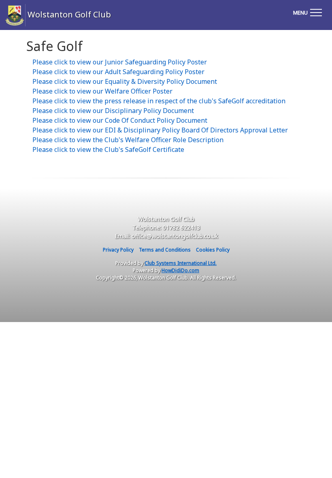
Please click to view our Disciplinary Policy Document (113, 110)
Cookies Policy (213, 249)
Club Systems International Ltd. (181, 263)
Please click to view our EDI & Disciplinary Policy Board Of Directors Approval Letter (160, 130)
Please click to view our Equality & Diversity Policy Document (124, 81)
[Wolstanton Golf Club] (7, 15)
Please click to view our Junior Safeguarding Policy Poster (119, 62)
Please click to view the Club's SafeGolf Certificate (108, 149)
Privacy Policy (118, 249)
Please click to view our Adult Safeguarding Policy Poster (118, 71)
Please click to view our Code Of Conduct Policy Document (119, 120)
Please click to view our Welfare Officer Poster (102, 91)
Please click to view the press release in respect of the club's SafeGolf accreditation (158, 100)
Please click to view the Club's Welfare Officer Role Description (127, 139)
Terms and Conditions (165, 249)
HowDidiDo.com (180, 270)
